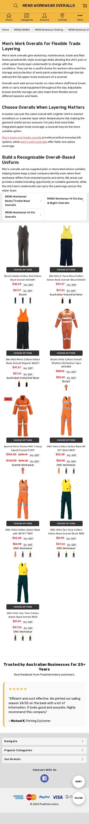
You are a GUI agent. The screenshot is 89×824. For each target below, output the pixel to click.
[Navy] (22, 300)
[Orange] (66, 387)
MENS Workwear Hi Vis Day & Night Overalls (65, 200)
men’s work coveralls (33, 141)
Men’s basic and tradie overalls (22, 137)
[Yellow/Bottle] (66, 554)
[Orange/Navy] (62, 300)
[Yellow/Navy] (69, 300)
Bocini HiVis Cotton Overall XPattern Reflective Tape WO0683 (66, 363)
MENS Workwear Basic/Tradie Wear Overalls (17, 201)
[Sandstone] (30, 300)
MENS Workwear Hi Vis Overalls (20, 214)
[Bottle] (15, 300)
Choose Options (23, 270)
